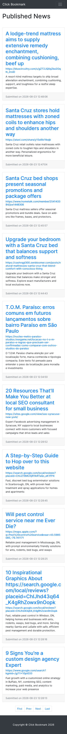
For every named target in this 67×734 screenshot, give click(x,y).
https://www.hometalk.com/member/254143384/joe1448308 (33, 203)
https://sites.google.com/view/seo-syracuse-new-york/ (33, 415)
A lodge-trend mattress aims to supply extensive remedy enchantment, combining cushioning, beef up (33, 48)
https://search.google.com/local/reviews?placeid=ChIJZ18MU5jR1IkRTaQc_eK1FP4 (31, 474)
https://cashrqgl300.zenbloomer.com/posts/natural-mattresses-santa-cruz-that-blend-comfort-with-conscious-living (33, 265)
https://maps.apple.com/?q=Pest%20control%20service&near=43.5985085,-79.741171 (33, 534)
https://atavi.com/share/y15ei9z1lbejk (28, 139)
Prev (28, 708)
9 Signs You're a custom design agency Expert (32, 659)
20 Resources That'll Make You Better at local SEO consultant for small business (30, 400)
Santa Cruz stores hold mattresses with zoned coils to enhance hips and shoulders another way (33, 122)
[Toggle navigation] (60, 4)
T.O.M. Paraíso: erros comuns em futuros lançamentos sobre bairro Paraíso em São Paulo (31, 319)
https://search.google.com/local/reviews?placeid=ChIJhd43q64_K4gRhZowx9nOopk (31, 609)
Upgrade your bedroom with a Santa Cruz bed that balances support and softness (33, 248)
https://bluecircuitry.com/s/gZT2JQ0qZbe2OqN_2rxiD (33, 70)
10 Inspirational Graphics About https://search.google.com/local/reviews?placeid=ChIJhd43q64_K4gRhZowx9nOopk (33, 587)
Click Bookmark (13, 4)
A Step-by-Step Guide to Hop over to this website (32, 461)
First (19, 708)
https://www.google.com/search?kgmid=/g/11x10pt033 (26, 672)
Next (38, 708)
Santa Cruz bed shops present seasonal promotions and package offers (32, 187)
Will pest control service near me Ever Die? (30, 520)
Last (47, 708)
